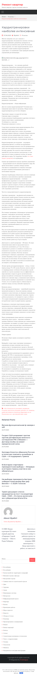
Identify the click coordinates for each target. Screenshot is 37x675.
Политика (25, 35)
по (30, 412)
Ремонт (5, 624)
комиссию (5, 412)
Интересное (6, 596)
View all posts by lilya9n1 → (13, 521)
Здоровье (6, 587)
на (28, 412)
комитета (11, 412)
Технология (6, 645)
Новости (5, 613)
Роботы (5, 630)
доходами (17, 410)
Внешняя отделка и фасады (11, 576)
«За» (5, 408)
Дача (4, 584)
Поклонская (5, 414)
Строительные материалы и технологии (15, 636)
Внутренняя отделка (9, 578)
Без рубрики (7, 567)
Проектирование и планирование (13, 622)
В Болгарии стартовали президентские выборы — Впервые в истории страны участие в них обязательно (18, 468)
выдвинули (26, 408)
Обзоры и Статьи (8, 616)
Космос (5, 604)
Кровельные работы (9, 607)
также (25, 414)
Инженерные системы (9, 593)
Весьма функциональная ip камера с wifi (18, 426)
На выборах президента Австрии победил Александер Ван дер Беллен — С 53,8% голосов (17, 481)
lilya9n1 (16, 35)
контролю (17, 412)
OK (21, 673)
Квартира (6, 601)
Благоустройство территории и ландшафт (15, 573)
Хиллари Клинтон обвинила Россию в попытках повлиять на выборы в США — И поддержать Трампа (18, 454)
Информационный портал (10, 599)
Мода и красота (8, 610)
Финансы (6, 647)
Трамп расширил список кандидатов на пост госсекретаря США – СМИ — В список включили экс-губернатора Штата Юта (17, 495)
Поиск (3, 559)
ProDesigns (24, 660)
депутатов (11, 410)
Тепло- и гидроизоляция (10, 639)
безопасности (11, 408)
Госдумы (4, 410)
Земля (5, 590)
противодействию (18, 414)
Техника (5, 642)
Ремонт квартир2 (8, 627)
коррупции (24, 412)
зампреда (31, 410)
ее (27, 410)
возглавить (19, 408)
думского (23, 410)
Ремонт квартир (12, 4)
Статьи (5, 633)
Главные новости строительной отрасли (15, 581)
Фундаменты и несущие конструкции (14, 650)
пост (10, 414)
